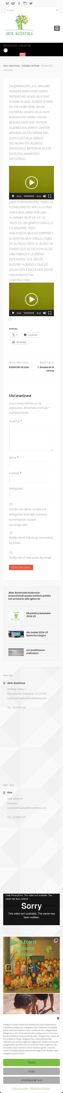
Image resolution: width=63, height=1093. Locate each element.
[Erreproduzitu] (13, 196)
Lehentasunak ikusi (31, 1080)
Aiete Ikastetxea (16, 682)
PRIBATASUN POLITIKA (39, 1088)
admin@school (16, 50)
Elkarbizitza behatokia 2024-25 (38, 615)
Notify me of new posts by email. (30, 557)
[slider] (29, 196)
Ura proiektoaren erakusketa (35, 651)
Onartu (32, 1062)
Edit (23, 54)
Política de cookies (20, 1088)
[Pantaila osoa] (49, 196)
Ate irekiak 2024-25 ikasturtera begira (37, 634)
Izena (14, 457)
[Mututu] (44, 196)
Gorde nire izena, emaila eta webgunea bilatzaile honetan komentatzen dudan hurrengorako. (28, 517)
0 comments (9, 54)
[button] (58, 1018)
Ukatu (31, 1071)
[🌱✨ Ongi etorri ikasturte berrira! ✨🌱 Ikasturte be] (31, 965)
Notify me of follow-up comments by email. (31, 540)
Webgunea (16, 488)
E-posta (15, 473)
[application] (31, 183)
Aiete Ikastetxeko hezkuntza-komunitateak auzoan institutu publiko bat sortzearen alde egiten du (29, 595)
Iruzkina (15, 421)
